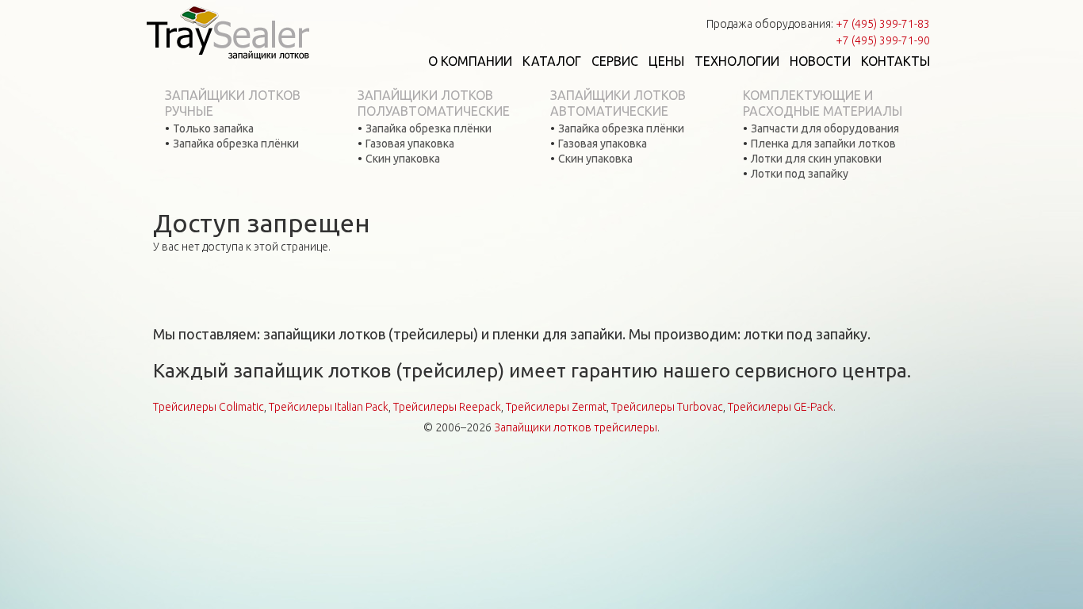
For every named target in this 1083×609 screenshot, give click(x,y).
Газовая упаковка (409, 143)
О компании (470, 61)
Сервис (614, 61)
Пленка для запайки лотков (823, 143)
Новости (820, 61)
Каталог (551, 61)
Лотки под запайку (799, 173)
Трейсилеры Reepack (447, 406)
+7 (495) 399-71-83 (883, 23)
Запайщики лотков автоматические (618, 103)
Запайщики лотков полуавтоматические (434, 103)
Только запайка (213, 128)
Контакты (895, 61)
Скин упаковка (402, 158)
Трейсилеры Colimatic (208, 406)
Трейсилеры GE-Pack (780, 406)
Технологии (737, 61)
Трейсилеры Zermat (556, 406)
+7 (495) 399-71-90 (883, 40)
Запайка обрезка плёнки (236, 143)
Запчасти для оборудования (825, 128)
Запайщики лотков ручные (232, 103)
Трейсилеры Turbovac (667, 406)
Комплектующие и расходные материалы (822, 103)
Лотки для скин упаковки (816, 158)
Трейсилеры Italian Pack (328, 406)
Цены (666, 61)
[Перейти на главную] (227, 31)
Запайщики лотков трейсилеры (575, 427)
